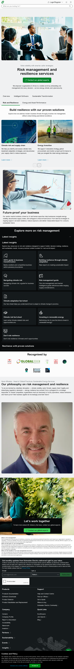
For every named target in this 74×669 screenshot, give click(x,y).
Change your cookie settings (19, 665)
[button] (37, 530)
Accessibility (6, 623)
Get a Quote (41, 599)
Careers (5, 614)
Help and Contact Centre (45, 594)
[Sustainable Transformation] (42, 96)
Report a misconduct (9, 620)
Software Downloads (9, 597)
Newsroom (5, 625)
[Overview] (6, 96)
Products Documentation (10, 594)
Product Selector (8, 599)
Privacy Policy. (26, 568)
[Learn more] (6, 160)
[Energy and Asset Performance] (34, 102)
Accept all (35, 665)
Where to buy (41, 602)
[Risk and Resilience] (10, 102)
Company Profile (7, 617)
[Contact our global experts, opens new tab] (37, 80)
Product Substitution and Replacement (14, 602)
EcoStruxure (41, 614)
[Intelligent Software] (21, 96)
